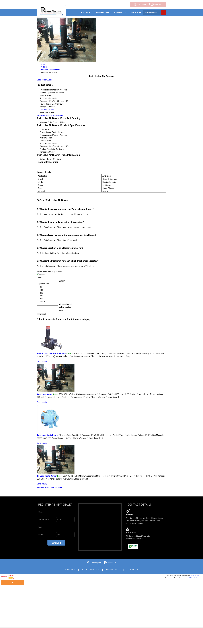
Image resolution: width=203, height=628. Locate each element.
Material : (66, 356)
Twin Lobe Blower (45, 394)
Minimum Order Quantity (49, 122)
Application (44, 143)
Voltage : (46, 356)
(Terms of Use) (195, 575)
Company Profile (101, 12)
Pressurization (46, 135)
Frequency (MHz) (47, 146)
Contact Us (135, 12)
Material (43, 141)
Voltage (43, 152)
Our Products (119, 12)
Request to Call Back (45, 115)
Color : (125, 356)
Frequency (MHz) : (124, 353)
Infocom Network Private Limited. (190, 577)
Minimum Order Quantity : (98, 353)
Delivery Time (45, 159)
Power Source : (91, 356)
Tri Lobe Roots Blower (47, 476)
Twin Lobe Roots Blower (48, 435)
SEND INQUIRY (43, 487)
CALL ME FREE (56, 487)
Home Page (85, 12)
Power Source (45, 132)
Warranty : (112, 356)
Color (42, 129)
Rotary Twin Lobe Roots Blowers (51, 353)
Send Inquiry (142, 4)
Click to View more (47, 109)
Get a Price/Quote (44, 80)
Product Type (45, 149)
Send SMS (158, 4)
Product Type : (152, 353)
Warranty (43, 138)
